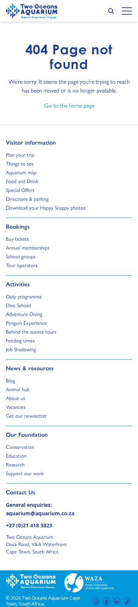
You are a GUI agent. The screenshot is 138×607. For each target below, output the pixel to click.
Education (16, 455)
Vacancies (15, 407)
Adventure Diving (24, 314)
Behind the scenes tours (31, 331)
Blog (13, 380)
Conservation (20, 447)
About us (15, 398)
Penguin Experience (26, 323)
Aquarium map (21, 172)
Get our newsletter (26, 415)
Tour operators (22, 265)
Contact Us (33, 492)
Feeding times (20, 340)
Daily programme (24, 296)
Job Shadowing (21, 349)
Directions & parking (27, 199)
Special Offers (20, 190)
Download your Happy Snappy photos (45, 207)
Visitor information (31, 142)
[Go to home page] (31, 11)
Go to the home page (69, 105)
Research (15, 464)
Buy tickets (17, 239)
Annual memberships (27, 247)
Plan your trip (20, 155)
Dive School (18, 305)
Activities (18, 284)
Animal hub (17, 389)
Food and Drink (22, 181)
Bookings (18, 226)
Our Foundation (27, 434)
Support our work (25, 473)
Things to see (20, 163)
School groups (20, 256)
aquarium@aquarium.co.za (40, 513)
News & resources (30, 368)
